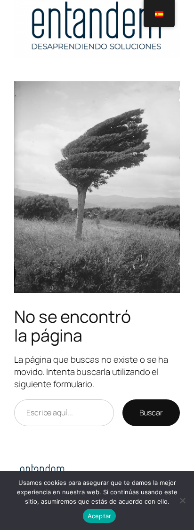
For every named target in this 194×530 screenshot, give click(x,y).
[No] (182, 500)
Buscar (151, 412)
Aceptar (100, 516)
